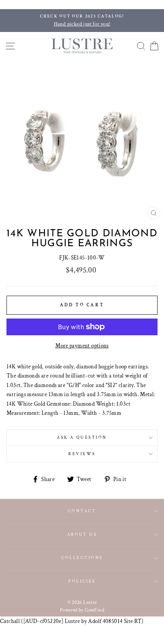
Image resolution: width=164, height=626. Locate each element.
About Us (82, 534)
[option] (82, 20)
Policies (82, 581)
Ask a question (82, 437)
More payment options (82, 345)
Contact (82, 511)
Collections (82, 558)
